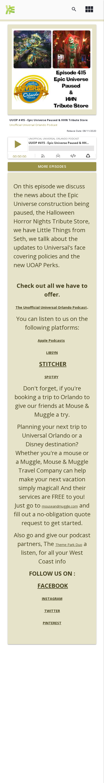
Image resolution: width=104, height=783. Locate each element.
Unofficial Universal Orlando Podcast (33, 125)
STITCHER (53, 364)
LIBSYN (52, 352)
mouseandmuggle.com (60, 506)
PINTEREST (52, 623)
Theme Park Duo (68, 544)
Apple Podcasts (51, 340)
